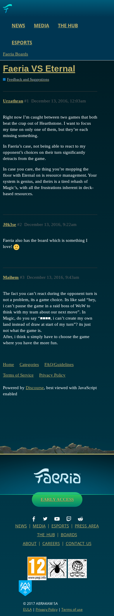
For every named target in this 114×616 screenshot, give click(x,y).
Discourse (35, 387)
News (18, 25)
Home (8, 364)
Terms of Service (18, 375)
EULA (27, 609)
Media (41, 25)
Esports (22, 42)
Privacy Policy (52, 375)
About (30, 543)
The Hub (68, 25)
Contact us (78, 543)
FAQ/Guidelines (59, 364)
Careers (51, 543)
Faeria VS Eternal (39, 68)
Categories (29, 364)
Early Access (57, 499)
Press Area (87, 526)
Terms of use (72, 609)
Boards (69, 534)
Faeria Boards (15, 54)
